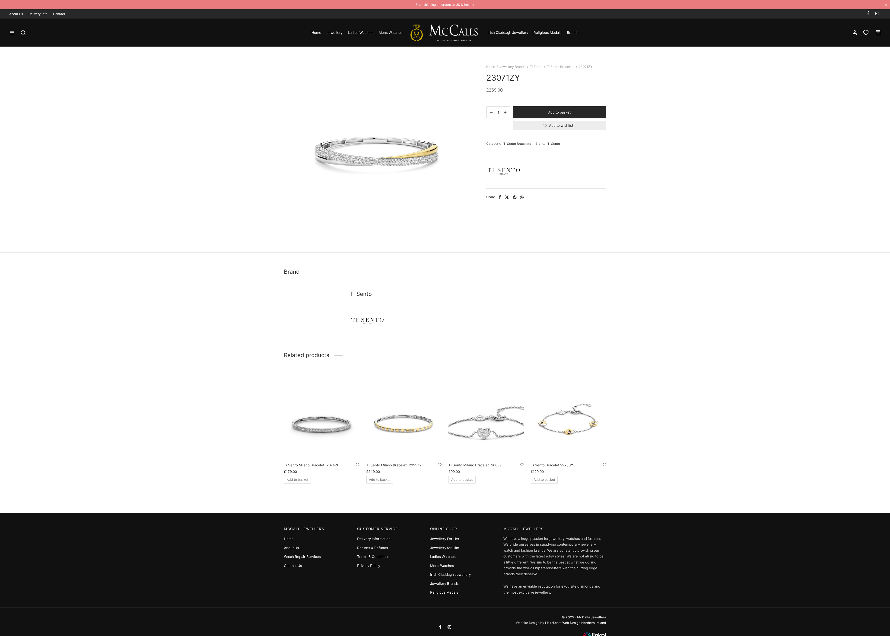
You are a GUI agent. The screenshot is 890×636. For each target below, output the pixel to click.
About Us (16, 14)
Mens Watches (391, 32)
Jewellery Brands (512, 67)
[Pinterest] (514, 197)
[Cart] (878, 32)
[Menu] (12, 32)
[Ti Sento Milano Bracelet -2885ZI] (486, 414)
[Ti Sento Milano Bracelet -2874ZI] (321, 414)
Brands (572, 32)
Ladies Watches (360, 32)
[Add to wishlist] (357, 465)
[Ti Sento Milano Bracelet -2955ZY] (404, 414)
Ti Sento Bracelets (560, 67)
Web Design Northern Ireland (584, 623)
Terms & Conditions (373, 556)
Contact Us (293, 565)
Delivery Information (374, 539)
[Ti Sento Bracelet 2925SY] (568, 414)
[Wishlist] (866, 32)
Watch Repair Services (302, 556)
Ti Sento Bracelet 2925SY (552, 465)
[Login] (855, 32)
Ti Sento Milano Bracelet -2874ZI (311, 465)
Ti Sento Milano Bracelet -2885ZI (475, 465)
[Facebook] (868, 13)
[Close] (886, 4)
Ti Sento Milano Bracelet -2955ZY (394, 465)
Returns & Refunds (372, 548)
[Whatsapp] (521, 197)
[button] (297, 480)
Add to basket (559, 112)
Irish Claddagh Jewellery (508, 32)
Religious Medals (548, 32)
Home (316, 32)
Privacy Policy (368, 565)
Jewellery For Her (444, 539)
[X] (507, 197)
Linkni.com (553, 623)
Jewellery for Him (444, 548)
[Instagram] (877, 13)
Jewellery (335, 32)
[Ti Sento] (503, 171)
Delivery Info (38, 14)
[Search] (23, 32)
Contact (59, 14)
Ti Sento (536, 67)
